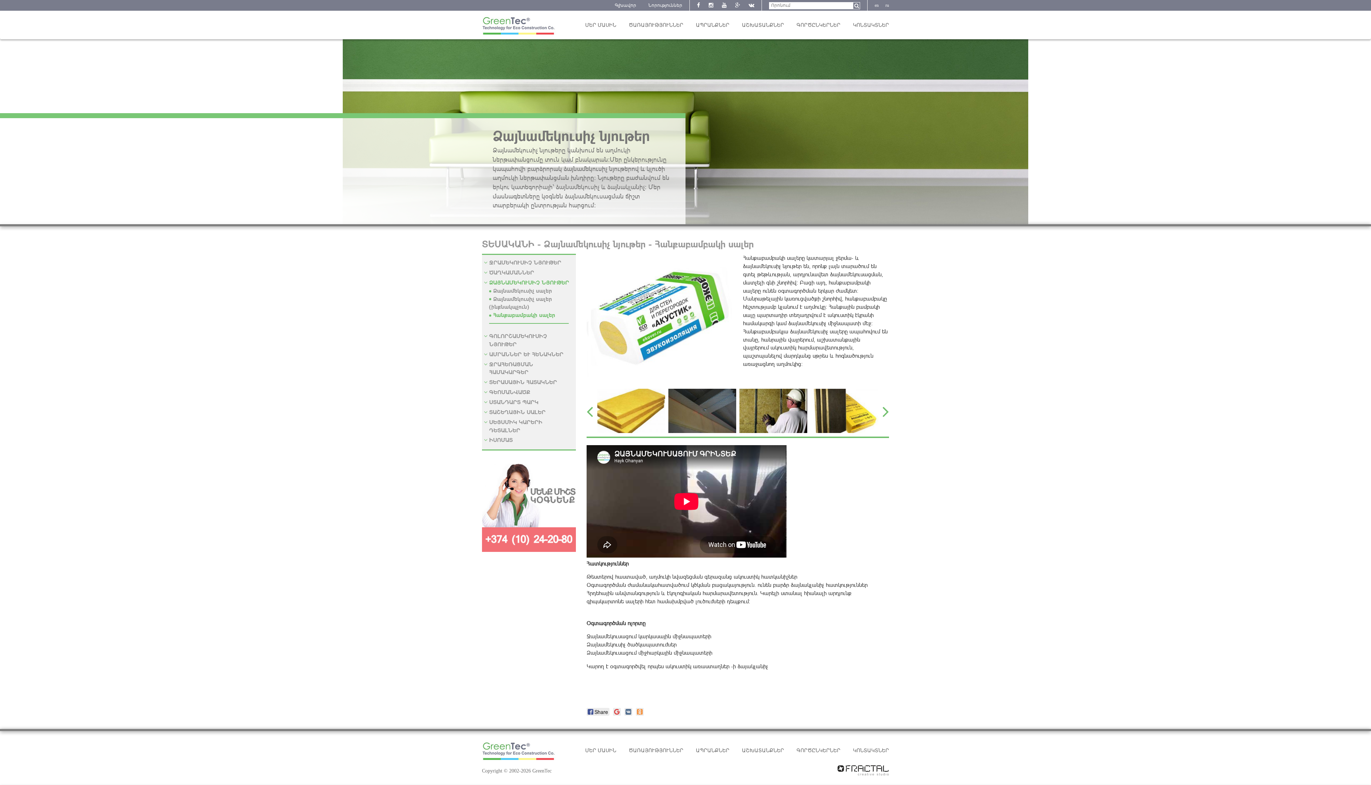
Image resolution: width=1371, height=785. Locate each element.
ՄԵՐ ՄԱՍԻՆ (600, 25)
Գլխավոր (625, 5)
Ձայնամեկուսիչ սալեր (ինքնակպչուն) (520, 303)
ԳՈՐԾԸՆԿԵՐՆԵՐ (818, 25)
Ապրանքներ (712, 25)
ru (887, 5)
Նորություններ (665, 5)
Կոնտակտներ (871, 25)
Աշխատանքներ (763, 25)
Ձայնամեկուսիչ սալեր (522, 290)
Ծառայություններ (656, 25)
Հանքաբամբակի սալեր (524, 314)
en (877, 5)
